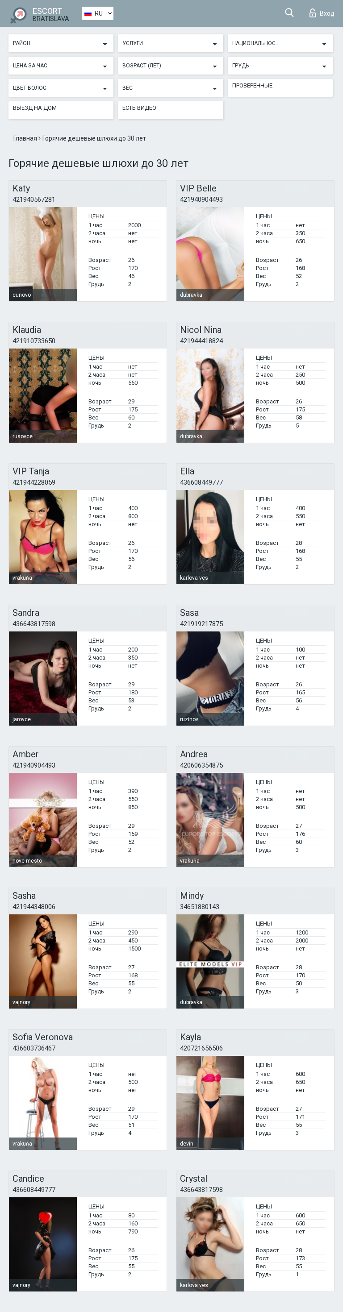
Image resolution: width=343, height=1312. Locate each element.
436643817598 (34, 624)
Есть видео (139, 107)
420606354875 (201, 765)
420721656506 (201, 1048)
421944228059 (34, 482)
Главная (25, 138)
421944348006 (34, 907)
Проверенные (252, 85)
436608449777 (201, 482)
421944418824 (201, 341)
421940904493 (201, 199)
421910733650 (34, 341)
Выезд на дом (35, 107)
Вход (327, 13)
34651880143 (199, 907)
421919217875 (201, 624)
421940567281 (34, 199)
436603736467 (34, 1048)
